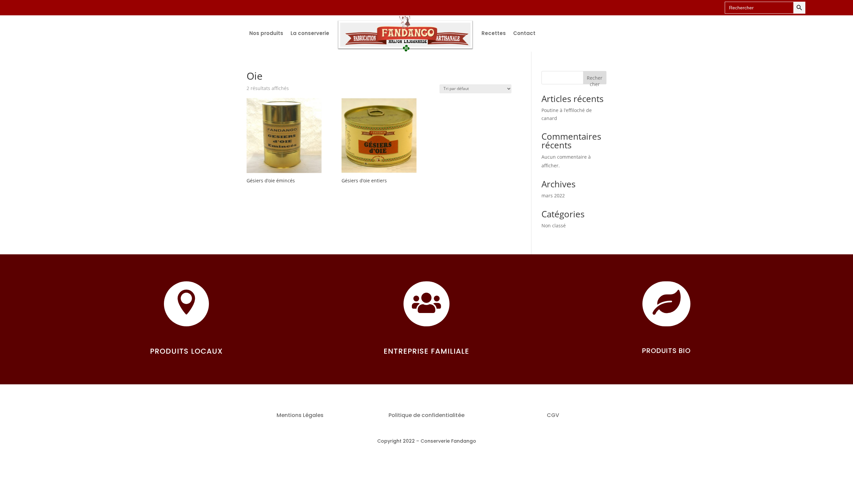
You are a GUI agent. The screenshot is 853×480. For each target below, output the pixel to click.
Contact (524, 33)
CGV (553, 415)
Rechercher (594, 79)
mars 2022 (553, 195)
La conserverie (310, 33)
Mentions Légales (300, 415)
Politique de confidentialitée (426, 415)
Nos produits (266, 33)
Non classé (553, 225)
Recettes (493, 33)
